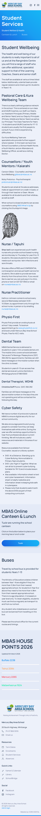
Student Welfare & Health (13, 30)
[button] (38, 5)
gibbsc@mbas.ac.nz (23, 174)
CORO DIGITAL (34, 812)
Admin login (6, 808)
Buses (24, 34)
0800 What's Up (24, 205)
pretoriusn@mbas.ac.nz (12, 182)
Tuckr (20, 543)
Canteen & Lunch (9, 34)
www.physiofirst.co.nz (27, 328)
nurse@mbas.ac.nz (12, 284)
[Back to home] (12, 5)
